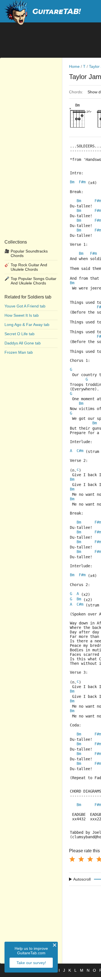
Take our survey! (31, 962)
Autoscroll (82, 879)
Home (74, 66)
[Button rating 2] (81, 859)
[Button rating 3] (90, 859)
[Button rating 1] (72, 859)
